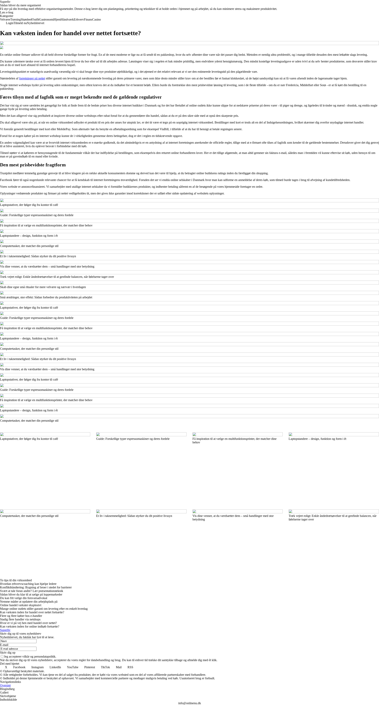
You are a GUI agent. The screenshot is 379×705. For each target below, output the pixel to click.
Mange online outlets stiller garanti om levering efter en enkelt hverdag (44, 608)
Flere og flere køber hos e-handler (21, 615)
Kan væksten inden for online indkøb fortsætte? (29, 626)
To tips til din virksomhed (16, 580)
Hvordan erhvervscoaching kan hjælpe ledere (28, 583)
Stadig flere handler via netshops (20, 619)
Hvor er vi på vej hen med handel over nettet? (28, 623)
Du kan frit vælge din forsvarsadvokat (23, 598)
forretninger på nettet (32, 78)
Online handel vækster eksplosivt (20, 605)
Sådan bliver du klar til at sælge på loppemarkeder (31, 594)
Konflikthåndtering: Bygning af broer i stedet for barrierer (36, 587)
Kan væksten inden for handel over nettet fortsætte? (32, 612)
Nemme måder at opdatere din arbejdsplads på (28, 601)
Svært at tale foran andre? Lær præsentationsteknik (31, 591)
